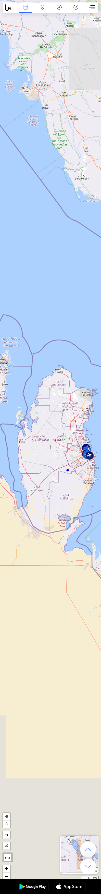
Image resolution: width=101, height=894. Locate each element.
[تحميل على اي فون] (70, 887)
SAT (8, 857)
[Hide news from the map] (6, 846)
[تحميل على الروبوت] (33, 887)
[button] (67, 470)
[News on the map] (10, 7)
